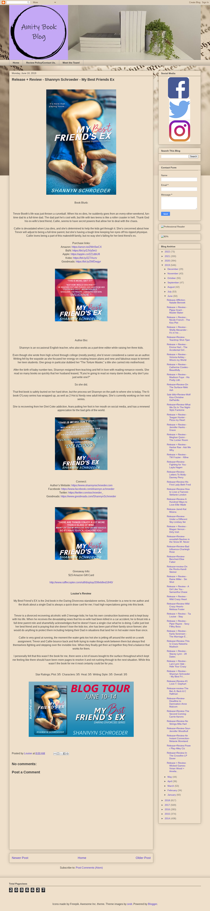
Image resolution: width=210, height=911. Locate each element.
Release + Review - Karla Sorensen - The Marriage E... (177, 634)
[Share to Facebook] (64, 753)
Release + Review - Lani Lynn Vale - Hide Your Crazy (177, 664)
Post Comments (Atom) (89, 867)
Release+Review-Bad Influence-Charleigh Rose (178, 549)
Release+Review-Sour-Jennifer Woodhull (179, 729)
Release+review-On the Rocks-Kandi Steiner (177, 569)
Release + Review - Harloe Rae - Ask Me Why (179, 447)
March (171, 786)
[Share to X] (61, 753)
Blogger (152, 904)
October (172, 278)
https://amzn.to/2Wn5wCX (87, 247)
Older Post (143, 858)
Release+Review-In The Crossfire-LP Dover (177, 755)
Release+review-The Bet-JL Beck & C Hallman (177, 691)
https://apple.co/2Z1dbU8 (85, 254)
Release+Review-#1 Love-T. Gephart (177, 682)
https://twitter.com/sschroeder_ (85, 492)
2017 (168, 805)
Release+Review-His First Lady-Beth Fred (179, 483)
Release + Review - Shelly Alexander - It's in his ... (177, 330)
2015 (168, 814)
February (173, 790)
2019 (168, 265)
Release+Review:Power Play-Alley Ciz (179, 747)
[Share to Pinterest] (67, 753)
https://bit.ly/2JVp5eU (84, 250)
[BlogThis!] (58, 753)
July (170, 291)
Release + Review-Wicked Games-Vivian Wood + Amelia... (176, 767)
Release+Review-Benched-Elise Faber (176, 559)
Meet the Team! (71, 62)
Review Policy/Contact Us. (41, 62)
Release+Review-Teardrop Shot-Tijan (178, 338)
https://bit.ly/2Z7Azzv (85, 258)
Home (16, 62)
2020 (168, 260)
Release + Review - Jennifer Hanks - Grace (177, 427)
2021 (168, 256)
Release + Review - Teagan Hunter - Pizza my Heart (177, 417)
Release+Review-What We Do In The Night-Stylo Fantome (179, 407)
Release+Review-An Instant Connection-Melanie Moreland (178, 738)
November (173, 273)
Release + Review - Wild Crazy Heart (177, 598)
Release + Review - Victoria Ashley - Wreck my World (177, 357)
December (173, 269)
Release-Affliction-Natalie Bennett (176, 301)
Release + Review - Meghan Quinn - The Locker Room (177, 437)
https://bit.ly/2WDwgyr (88, 261)
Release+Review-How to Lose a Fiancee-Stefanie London (178, 492)
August (171, 287)
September (174, 282)
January (172, 794)
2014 (168, 818)
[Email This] (55, 753)
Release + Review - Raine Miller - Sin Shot (177, 579)
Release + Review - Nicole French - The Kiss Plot (178, 320)
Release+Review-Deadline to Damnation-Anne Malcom (177, 702)
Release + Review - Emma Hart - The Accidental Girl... (177, 347)
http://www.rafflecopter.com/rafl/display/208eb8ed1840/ (81, 582)
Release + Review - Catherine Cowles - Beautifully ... (178, 367)
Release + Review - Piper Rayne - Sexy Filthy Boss (178, 624)
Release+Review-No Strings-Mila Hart (177, 722)
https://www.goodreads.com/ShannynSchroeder (88, 496)
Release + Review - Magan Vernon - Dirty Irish (177, 529)
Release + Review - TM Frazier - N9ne (178, 456)
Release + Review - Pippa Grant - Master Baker (177, 310)
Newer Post (20, 858)
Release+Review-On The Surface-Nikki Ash (177, 387)
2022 (168, 251)
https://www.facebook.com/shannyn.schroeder (87, 489)
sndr (129, 904)
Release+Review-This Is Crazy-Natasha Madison (178, 644)
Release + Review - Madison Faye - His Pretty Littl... (178, 377)
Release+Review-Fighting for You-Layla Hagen (177, 464)
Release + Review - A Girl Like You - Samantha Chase (178, 589)
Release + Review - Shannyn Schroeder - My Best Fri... (178, 674)
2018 (168, 800)
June (170, 296)
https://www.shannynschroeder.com (91, 485)
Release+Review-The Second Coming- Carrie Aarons (178, 714)
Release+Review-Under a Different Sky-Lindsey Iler (177, 519)
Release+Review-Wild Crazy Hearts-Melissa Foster (178, 606)
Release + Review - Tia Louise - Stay (179, 615)
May (170, 777)
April (170, 781)
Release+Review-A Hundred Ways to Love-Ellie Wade (177, 502)
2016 (168, 809)
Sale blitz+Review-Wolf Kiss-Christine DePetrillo (178, 397)
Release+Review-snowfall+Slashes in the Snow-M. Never (178, 539)
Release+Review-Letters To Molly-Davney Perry (177, 474)
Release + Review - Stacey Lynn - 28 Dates (177, 654)
